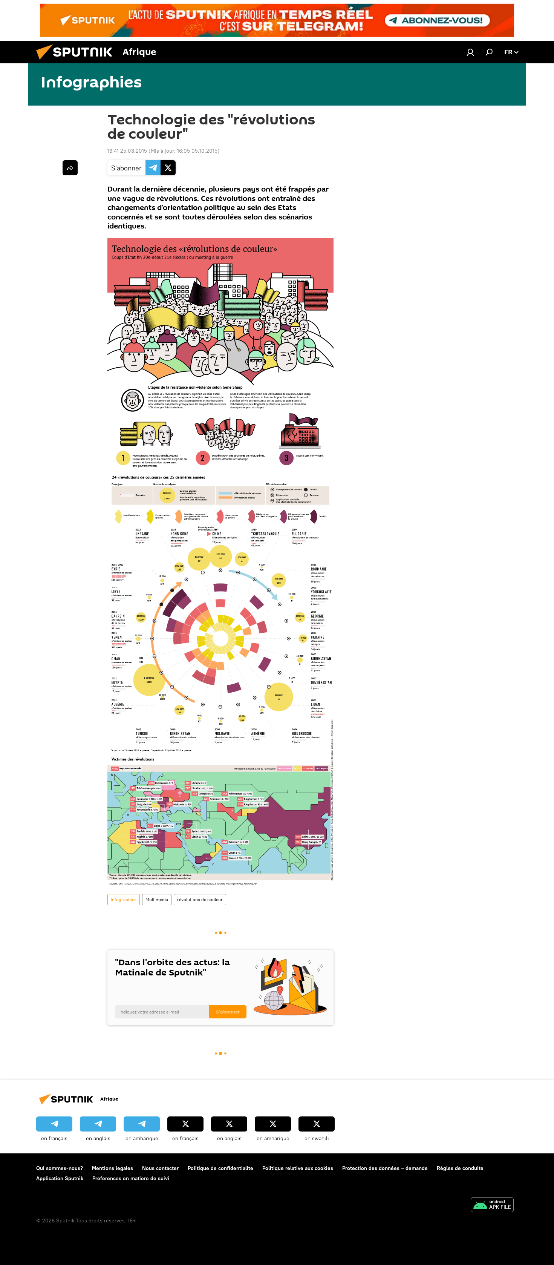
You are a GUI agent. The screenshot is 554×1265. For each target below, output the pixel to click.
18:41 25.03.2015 (127, 150)
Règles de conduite (460, 1168)
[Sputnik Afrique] (77, 61)
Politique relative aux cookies (297, 1168)
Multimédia (156, 899)
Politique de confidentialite (220, 1168)
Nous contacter (160, 1168)
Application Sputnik (59, 1178)
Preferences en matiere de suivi (130, 1178)
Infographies (123, 899)
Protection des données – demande (385, 1168)
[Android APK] (492, 1205)
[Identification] (470, 52)
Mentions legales (112, 1168)
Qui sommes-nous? (59, 1168)
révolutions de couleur (200, 899)
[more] (70, 167)
